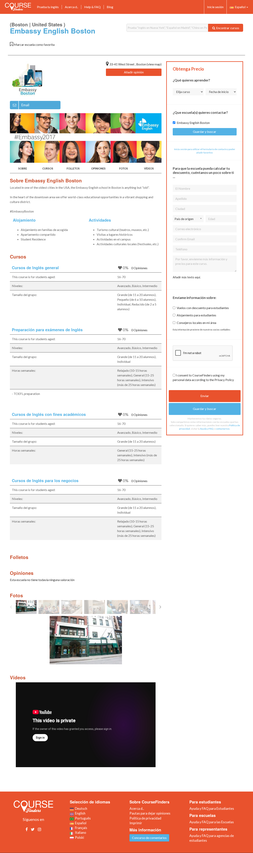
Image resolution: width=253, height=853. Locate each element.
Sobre (22, 168)
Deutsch (80, 808)
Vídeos (149, 168)
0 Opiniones (139, 268)
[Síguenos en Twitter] (33, 829)
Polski (79, 837)
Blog (110, 7)
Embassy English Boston (193, 122)
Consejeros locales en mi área (196, 323)
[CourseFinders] (18, 6)
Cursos (47, 168)
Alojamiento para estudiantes (196, 315)
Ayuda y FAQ (206, 428)
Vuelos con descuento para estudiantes (203, 308)
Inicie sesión (215, 7)
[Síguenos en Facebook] (26, 829)
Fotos (123, 168)
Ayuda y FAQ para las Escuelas (211, 822)
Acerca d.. (71, 7)
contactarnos (223, 428)
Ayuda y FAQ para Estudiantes (211, 808)
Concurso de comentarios (149, 838)
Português (82, 818)
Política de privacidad (145, 818)
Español (240, 7)
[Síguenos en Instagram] (39, 829)
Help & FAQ (92, 7)
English (79, 813)
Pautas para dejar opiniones (149, 813)
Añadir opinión (134, 72)
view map (154, 64)
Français (80, 828)
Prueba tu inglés (48, 7)
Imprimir (135, 823)
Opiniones (98, 168)
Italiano (80, 832)
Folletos (73, 168)
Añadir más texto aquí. (187, 277)
